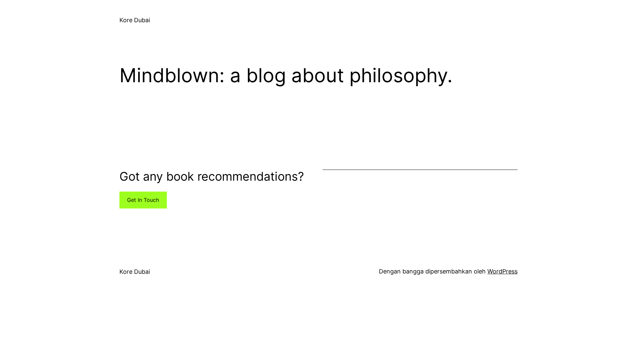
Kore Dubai (134, 20)
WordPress (502, 271)
